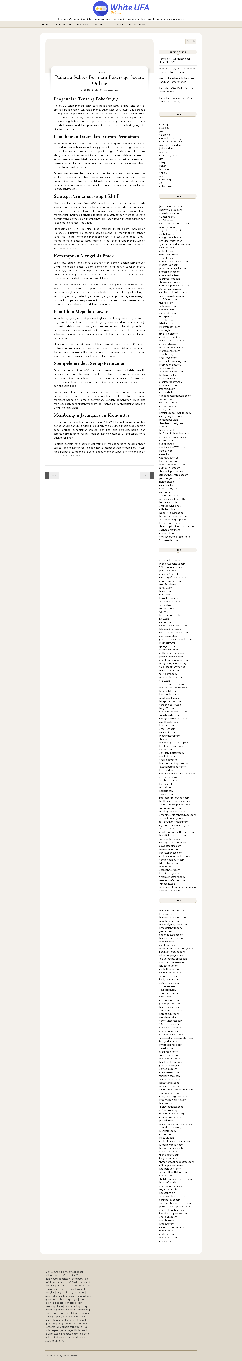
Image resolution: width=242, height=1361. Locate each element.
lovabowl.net (166, 914)
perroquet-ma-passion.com (174, 1206)
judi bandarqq (167, 148)
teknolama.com (168, 674)
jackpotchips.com (169, 1082)
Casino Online (63, 24)
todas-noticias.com (169, 601)
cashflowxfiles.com (169, 722)
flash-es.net (165, 784)
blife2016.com (166, 1137)
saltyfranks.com (168, 306)
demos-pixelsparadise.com (174, 261)
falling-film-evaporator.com (174, 804)
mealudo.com (167, 756)
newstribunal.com (169, 921)
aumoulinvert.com (169, 468)
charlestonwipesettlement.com (177, 832)
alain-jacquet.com (169, 636)
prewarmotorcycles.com (173, 268)
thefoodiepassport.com (172, 471)
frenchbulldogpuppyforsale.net (177, 519)
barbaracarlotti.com (170, 502)
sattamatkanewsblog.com (173, 821)
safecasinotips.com (169, 1079)
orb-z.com (165, 680)
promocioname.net (170, 365)
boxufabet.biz (167, 1193)
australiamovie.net (169, 213)
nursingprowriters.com (172, 811)
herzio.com (165, 591)
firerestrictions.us (168, 378)
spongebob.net (167, 646)
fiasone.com (166, 749)
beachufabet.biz (168, 1182)
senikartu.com (167, 605)
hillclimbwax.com (169, 863)
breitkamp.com (167, 1103)
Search (191, 41)
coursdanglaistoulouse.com (174, 223)
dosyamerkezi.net (169, 275)
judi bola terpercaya (71, 1327)
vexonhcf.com (167, 258)
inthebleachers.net (170, 509)
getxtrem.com (167, 729)
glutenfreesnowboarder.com (175, 1141)
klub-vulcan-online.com (172, 1100)
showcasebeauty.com (171, 282)
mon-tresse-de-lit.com (171, 1186)
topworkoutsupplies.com (173, 958)
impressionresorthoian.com (174, 797)
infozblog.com (167, 389)
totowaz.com (166, 828)
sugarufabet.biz (168, 1189)
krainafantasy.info (169, 598)
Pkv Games (83, 24)
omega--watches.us (170, 237)
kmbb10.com (166, 725)
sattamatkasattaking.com (173, 1172)
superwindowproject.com (173, 475)
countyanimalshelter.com (173, 842)
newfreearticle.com (170, 698)
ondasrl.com (166, 1134)
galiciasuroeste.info (170, 337)
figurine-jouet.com (169, 1199)
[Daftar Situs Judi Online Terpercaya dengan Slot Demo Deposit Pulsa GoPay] (121, 9)
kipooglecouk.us (168, 461)
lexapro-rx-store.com (171, 512)
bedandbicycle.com (170, 1058)
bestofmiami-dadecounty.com (176, 948)
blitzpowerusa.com (170, 701)
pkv (161, 176)
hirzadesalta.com (168, 965)
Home (45, 24)
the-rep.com (166, 303)
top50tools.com (168, 299)
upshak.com (166, 787)
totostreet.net (167, 986)
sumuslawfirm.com (170, 808)
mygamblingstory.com (171, 560)
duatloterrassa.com (170, 1117)
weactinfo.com (167, 732)
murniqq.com (53, 1333)
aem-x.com (165, 996)
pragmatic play (55, 1289)
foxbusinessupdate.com (172, 767)
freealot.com (166, 1048)
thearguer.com (167, 739)
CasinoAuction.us (168, 457)
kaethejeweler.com (170, 1168)
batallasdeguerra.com (171, 340)
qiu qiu (163, 172)
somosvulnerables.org (171, 1113)
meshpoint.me (167, 643)
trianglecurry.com (169, 1155)
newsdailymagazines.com (173, 924)
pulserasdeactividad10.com (174, 499)
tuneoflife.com (167, 883)
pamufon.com (167, 1120)
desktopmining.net (170, 506)
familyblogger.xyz (169, 1093)
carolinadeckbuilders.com (173, 292)
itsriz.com (164, 618)
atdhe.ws (164, 426)
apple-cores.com (168, 495)
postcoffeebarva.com (171, 656)
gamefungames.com (170, 1020)
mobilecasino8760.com (172, 447)
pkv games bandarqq (171, 145)
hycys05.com (166, 708)
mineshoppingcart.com (172, 955)
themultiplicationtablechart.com (177, 526)
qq (160, 183)
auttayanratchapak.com (172, 653)
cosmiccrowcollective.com (174, 632)
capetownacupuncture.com (175, 625)
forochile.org (166, 354)
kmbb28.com (166, 1223)
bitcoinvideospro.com (171, 629)
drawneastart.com (169, 1072)
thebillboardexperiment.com (175, 1179)
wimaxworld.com (168, 368)
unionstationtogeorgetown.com (177, 1038)
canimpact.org (167, 485)
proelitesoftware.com (171, 1086)
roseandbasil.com (169, 420)
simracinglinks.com (169, 271)
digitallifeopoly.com (170, 969)
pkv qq (163, 131)
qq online (164, 134)
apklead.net (166, 1241)
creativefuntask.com (170, 1027)
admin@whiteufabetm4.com (106, 90)
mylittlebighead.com (170, 1045)
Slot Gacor (116, 24)
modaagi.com (166, 330)
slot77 (60, 1340)
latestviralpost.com (169, 694)
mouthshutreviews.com (172, 962)
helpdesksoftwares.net (172, 910)
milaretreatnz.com (169, 327)
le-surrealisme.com (170, 278)
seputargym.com (168, 976)
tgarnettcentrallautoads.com (175, 244)
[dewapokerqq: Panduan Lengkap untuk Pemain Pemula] (51, 475)
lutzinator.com (167, 1131)
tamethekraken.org (170, 1127)
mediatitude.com (168, 265)
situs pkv (164, 128)
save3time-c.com (168, 254)
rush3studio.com (168, 584)
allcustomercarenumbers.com (176, 1089)
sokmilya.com (166, 1230)
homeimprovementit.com (173, 917)
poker (162, 165)
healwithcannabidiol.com (173, 1148)
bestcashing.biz (167, 375)
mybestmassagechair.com (173, 437)
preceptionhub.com (170, 928)
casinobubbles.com (170, 972)
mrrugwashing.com (170, 777)
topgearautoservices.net (173, 1196)
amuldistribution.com (171, 1010)
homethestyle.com (169, 1007)
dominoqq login (62, 1313)
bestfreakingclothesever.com (175, 801)
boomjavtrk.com (168, 1237)
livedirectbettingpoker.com (174, 763)
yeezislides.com (167, 931)
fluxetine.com (167, 444)
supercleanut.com (169, 1055)
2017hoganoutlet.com (171, 567)
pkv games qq (59, 1282)
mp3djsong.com (168, 220)
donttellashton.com (170, 581)
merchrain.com (167, 1220)
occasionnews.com (169, 870)
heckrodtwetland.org (171, 430)
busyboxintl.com (168, 649)
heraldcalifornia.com (170, 1062)
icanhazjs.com (167, 481)
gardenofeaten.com (170, 705)
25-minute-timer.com (171, 1024)
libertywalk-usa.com (170, 210)
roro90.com (165, 588)
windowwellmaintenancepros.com (178, 887)
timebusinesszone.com (172, 877)
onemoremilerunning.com (174, 711)
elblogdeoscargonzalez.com (175, 395)
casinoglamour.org (169, 530)
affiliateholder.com (169, 890)
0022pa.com (166, 316)
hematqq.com (70, 1333)
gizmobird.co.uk (168, 216)
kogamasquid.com (169, 523)
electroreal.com (168, 945)
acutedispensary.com (171, 818)
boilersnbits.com (168, 691)
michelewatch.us (168, 234)
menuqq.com (53, 1272)
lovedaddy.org (167, 770)
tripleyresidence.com (171, 1107)
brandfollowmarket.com (173, 835)
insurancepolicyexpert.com (174, 285)
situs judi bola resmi (76, 1330)
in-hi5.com (165, 594)
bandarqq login (69, 1299)
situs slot (61, 1285)
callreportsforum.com (171, 1227)
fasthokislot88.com (170, 1076)
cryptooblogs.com (169, 1000)
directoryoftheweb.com (172, 577)
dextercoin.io (166, 533)
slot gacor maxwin (74, 1296)
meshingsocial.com (169, 735)
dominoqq (165, 179)
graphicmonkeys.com (171, 1065)
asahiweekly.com (168, 1052)
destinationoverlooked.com (174, 856)
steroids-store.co (168, 402)
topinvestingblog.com (171, 296)
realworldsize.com (169, 670)
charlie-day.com (168, 760)
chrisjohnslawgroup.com (173, 1096)
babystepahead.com (170, 852)
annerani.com (166, 309)
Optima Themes (69, 1356)
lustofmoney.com (169, 873)
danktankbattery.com (171, 753)
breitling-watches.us (170, 241)
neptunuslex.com (169, 227)
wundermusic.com (169, 1017)
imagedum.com (168, 1158)
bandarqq (164, 169)
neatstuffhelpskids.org (172, 347)
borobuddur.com (169, 1014)
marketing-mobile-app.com (174, 742)
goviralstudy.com (168, 488)
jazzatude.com (167, 313)
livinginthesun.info (169, 615)
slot (161, 159)
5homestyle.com (168, 540)
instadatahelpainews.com (173, 1213)
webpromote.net (168, 399)
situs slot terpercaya (170, 141)
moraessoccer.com (169, 351)
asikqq (162, 162)
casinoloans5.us (167, 454)
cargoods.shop (167, 622)
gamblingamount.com (171, 859)
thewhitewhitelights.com (173, 423)
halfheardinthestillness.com (174, 433)
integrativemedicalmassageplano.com (180, 773)
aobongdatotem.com (171, 934)
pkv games (165, 152)
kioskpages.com (168, 1151)
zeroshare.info (167, 320)
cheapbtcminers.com (171, 1034)
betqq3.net (165, 450)
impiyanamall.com (169, 979)
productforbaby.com (171, 677)
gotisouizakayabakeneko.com (175, 639)
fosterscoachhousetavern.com (176, 684)
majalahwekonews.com (172, 563)
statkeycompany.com (171, 289)
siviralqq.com (166, 794)
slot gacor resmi (66, 1323)
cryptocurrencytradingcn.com (176, 825)
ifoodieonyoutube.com (172, 952)
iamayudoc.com (168, 1041)
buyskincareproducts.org (173, 516)
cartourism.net (167, 492)
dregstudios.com (168, 344)
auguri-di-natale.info (170, 230)
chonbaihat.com (168, 392)
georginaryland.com (170, 416)
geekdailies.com (168, 1217)
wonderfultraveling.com (173, 361)
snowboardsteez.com (171, 715)
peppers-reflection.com (172, 880)
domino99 (59, 1275)
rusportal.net (166, 608)
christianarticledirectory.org (174, 536)
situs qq (163, 124)
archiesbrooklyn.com (171, 382)
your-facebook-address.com (175, 1203)
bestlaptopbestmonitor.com (175, 413)
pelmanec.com (167, 570)
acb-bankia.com (168, 780)
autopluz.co (166, 251)
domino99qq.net (168, 574)
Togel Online (137, 24)
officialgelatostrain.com (172, 1165)
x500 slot (74, 1282)
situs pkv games (168, 155)
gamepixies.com (168, 1069)
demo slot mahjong (170, 138)
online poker (166, 186)
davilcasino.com (168, 990)
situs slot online (54, 1296)
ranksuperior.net (168, 849)
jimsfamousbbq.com (170, 206)
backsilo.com (166, 791)
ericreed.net (166, 440)
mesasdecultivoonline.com (174, 687)
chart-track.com (168, 358)
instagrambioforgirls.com (173, 718)
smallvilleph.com (168, 333)
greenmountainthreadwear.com (177, 815)
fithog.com (165, 409)
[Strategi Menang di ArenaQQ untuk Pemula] (147, 475)
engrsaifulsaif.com (169, 1031)
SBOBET (99, 24)
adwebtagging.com (170, 846)
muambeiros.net (168, 385)
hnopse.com (166, 866)
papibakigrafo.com (169, 478)
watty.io (163, 612)
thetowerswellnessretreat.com (176, 1162)
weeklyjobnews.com (170, 839)
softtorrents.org (168, 1110)
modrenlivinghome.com (172, 1210)
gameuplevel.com (169, 1003)
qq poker (58, 1303)
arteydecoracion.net (170, 406)
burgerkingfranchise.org (173, 663)
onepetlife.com (167, 1175)
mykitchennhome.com (172, 464)
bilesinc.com (166, 323)
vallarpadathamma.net (172, 667)
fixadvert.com (167, 247)
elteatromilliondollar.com (173, 660)
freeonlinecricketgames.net (174, 371)
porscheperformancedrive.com (176, 1124)
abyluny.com (166, 1234)
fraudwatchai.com (169, 993)
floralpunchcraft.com (171, 746)
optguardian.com (169, 983)
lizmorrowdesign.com (171, 1144)
